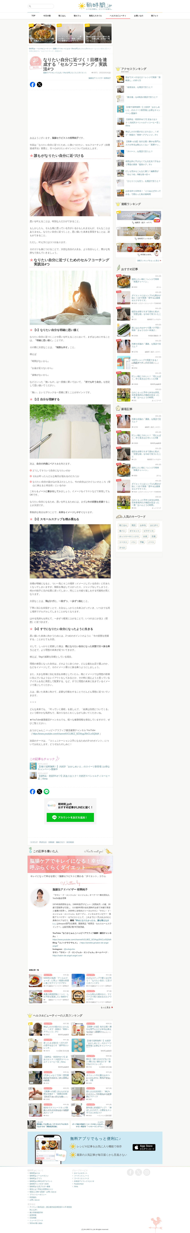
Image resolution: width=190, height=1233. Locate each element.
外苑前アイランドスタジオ (84, 1181)
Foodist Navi (79, 1184)
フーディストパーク (81, 1178)
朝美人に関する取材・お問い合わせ (43, 1192)
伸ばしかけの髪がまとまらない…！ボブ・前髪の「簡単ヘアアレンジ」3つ (142, 133)
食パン (122, 531)
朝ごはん (123, 525)
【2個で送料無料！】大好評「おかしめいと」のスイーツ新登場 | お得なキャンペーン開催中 (142, 110)
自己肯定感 (70, 842)
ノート (151, 542)
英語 (133, 525)
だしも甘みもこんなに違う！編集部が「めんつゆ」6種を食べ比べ (142, 172)
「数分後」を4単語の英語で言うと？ (141, 97)
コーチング (33, 842)
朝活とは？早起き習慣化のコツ (41, 1189)
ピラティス (149, 531)
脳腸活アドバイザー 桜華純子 (100, 78)
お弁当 (143, 525)
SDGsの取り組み (36, 1223)
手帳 (142, 542)
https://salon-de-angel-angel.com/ (67, 955)
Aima (76, 1187)
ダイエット (134, 531)
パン (133, 542)
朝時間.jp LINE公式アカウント (41, 1181)
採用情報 (33, 1215)
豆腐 (154, 536)
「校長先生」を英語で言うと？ (139, 87)
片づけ (122, 548)
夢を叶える (43, 842)
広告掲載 (33, 1218)
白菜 (145, 536)
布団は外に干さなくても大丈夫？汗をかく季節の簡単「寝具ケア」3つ (143, 162)
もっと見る (105, 1007)
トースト (123, 542)
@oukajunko (69, 949)
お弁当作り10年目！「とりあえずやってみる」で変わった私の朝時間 (143, 192)
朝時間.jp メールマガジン (39, 1176)
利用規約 (33, 1197)
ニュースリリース (36, 1220)
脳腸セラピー (60, 842)
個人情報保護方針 (36, 1212)
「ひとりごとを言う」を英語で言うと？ (143, 181)
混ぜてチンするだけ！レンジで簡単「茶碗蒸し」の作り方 (140, 79)
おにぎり (154, 525)
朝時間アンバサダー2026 (39, 1184)
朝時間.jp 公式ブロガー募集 (40, 1187)
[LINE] (46, 793)
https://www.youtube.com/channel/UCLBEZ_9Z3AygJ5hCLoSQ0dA (66, 734)
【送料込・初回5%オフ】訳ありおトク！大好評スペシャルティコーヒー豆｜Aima (143, 122)
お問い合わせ (35, 1200)
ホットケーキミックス (129, 536)
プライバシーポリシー (38, 1195)
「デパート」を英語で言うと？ (139, 151)
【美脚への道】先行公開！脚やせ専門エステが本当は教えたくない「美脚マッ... (140, 143)
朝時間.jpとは (35, 1173)
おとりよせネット (80, 1173)
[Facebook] (32, 86)
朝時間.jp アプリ (36, 1178)
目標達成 (51, 842)
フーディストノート (81, 1176)
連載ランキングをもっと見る (148, 261)
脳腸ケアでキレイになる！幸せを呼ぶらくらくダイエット (65, 73)
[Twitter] (39, 86)
